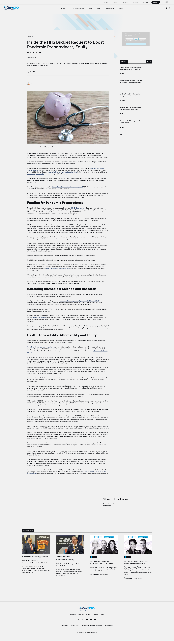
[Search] (167, 8)
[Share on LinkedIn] (40, 53)
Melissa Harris (34, 84)
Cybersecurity (110, 8)
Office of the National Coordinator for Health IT (67, 187)
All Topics (62, 8)
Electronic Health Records (30, 556)
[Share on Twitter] (36, 53)
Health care (44, 556)
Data (90, 8)
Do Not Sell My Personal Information (92, 625)
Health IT (30, 36)
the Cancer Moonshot (40, 317)
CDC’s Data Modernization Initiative (58, 268)
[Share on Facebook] (33, 53)
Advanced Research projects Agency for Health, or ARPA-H (79, 301)
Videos (115, 2)
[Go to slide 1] (120, 134)
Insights (135, 2)
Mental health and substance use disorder (41, 347)
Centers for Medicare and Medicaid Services (62, 172)
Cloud (98, 8)
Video (94, 556)
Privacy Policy (75, 625)
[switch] (167, 2)
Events (106, 2)
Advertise (145, 2)
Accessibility (65, 625)
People (121, 8)
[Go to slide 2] (121, 134)
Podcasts (125, 2)
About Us (72, 614)
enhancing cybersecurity (35, 174)
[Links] (169, 8)
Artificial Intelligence (78, 8)
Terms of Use (109, 625)
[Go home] (11, 8)
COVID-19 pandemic (77, 208)
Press (102, 614)
